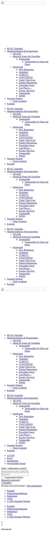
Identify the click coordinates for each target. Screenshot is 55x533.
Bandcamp (18, 67)
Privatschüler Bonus (16, 463)
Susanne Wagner (15, 98)
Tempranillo (24, 59)
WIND (22, 96)
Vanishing (23, 72)
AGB (9, 498)
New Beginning (26, 69)
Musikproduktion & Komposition (22, 51)
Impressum (12, 496)
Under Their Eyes (27, 80)
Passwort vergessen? (10, 480)
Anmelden (6, 483)
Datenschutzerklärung (17, 493)
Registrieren (12, 461)
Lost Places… (25, 88)
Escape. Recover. (27, 90)
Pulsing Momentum (28, 82)
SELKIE (17, 54)
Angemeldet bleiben (14, 477)
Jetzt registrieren (34, 486)
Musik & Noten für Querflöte (26, 56)
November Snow (27, 85)
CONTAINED (26, 77)
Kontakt (11, 103)
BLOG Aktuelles (15, 48)
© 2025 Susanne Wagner (18, 501)
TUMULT (24, 75)
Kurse (10, 458)
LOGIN (11, 455)
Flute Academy (20, 101)
